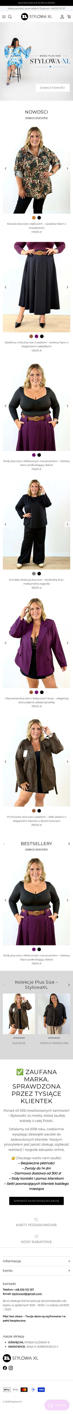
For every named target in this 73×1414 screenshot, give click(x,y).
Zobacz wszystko (36, 118)
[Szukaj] (12, 17)
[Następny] (67, 168)
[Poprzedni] (5, 168)
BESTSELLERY (36, 843)
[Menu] (4, 17)
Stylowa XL (16, 1401)
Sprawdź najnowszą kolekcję (36, 1200)
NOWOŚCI (36, 112)
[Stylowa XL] (36, 16)
